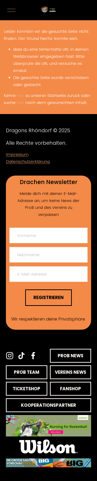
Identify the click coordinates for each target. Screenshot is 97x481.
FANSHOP (70, 389)
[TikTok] (21, 355)
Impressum (17, 154)
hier (20, 95)
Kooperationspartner (48, 405)
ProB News (70, 356)
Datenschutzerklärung (28, 161)
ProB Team (26, 372)
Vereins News (70, 372)
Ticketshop (26, 389)
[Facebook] (33, 355)
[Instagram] (9, 355)
